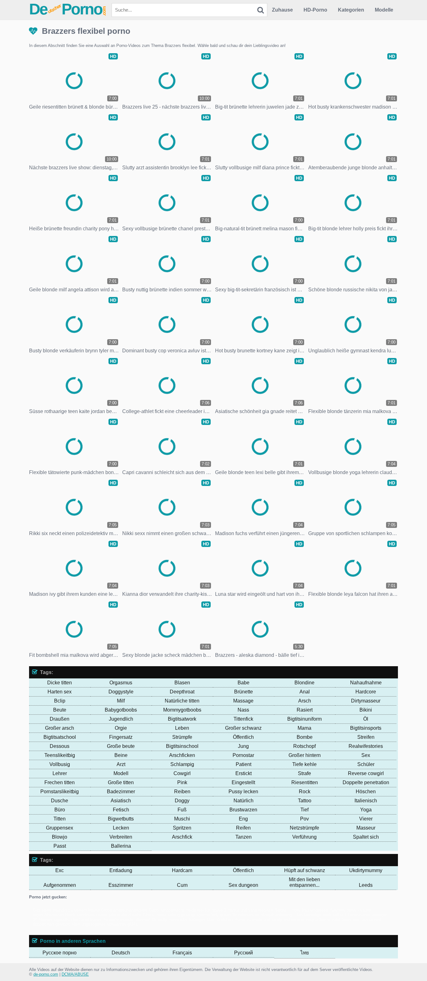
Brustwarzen (243, 809)
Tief (304, 809)
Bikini (365, 710)
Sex (365, 755)
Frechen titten (59, 782)
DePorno (68, 9)
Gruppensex (59, 827)
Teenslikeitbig (59, 755)
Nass (243, 710)
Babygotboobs (121, 710)
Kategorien (351, 10)
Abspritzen (54, 914)
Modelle (384, 10)
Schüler (365, 764)
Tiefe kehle (304, 764)
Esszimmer (120, 885)
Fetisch (121, 809)
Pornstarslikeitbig (59, 791)
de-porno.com (45, 974)
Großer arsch (59, 728)
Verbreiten (120, 837)
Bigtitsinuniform (304, 719)
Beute (59, 710)
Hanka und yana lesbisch (250, 910)
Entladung (120, 870)
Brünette (243, 691)
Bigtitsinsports (365, 728)
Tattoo (304, 800)
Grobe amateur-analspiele (124, 910)
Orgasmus (120, 682)
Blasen (182, 682)
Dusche (59, 800)
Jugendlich (121, 719)
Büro (59, 809)
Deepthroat (182, 691)
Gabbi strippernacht (166, 910)
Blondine (304, 682)
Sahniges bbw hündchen (211, 919)
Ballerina (121, 846)
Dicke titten (59, 682)
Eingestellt (243, 782)
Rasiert (305, 710)
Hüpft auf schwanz (304, 870)
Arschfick (182, 837)
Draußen (59, 719)
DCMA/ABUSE (75, 974)
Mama (304, 728)
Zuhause (282, 10)
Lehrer (60, 773)
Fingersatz (121, 737)
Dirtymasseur (365, 700)
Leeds (366, 885)
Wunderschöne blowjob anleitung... (264, 914)
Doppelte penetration (366, 782)
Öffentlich (243, 737)
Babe (243, 682)
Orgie (121, 728)
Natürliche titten (182, 700)
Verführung (304, 837)
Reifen (243, 827)
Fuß (182, 809)
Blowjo (59, 837)
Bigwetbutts (121, 818)
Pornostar (243, 755)
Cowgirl (182, 773)
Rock (304, 791)
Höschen (366, 791)
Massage (243, 700)
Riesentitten (304, 782)
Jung (243, 746)
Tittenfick (243, 719)
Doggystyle (120, 691)
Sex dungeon (243, 885)
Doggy (182, 800)
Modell (120, 773)
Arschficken (182, 755)
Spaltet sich (366, 837)
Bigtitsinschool (182, 746)
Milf (121, 700)
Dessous (59, 746)
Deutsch (121, 952)
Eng (243, 818)
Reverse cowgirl (366, 773)
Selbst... (282, 910)
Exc (59, 870)
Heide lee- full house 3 (206, 910)
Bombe (305, 737)
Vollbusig (59, 764)
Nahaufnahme (366, 682)
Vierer (366, 818)
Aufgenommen (59, 885)
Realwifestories (366, 746)
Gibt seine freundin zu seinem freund (66, 910)
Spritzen (182, 827)
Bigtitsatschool (59, 737)
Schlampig (182, 764)
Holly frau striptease (310, 910)
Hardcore (365, 691)
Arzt (121, 764)
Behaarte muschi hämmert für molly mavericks (145, 919)
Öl (365, 719)
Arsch (304, 700)
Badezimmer (121, 791)
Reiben (182, 791)
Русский (243, 952)
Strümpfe (182, 737)
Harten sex (60, 691)
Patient (243, 764)
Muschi (182, 818)
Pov (304, 818)
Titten (59, 818)
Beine (121, 755)
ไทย (304, 952)
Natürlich (244, 800)
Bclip (59, 700)
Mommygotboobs (182, 710)
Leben (182, 728)
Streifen (365, 737)
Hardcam (182, 870)
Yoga (366, 809)
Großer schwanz (243, 728)
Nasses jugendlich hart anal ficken (70, 919)
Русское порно (60, 952)
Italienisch (365, 800)
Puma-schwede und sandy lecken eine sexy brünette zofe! (287, 919)
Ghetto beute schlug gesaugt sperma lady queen (187, 914)
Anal (304, 691)
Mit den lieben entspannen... (304, 882)
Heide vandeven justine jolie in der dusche (103, 914)
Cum (182, 885)
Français (182, 952)
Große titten (121, 782)
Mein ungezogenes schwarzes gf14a (105, 924)
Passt (59, 846)
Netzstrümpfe (304, 827)
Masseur (365, 827)
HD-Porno (315, 10)
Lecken (121, 827)
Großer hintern (305, 755)
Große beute (121, 746)
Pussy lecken (243, 791)
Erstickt (243, 773)
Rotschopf (304, 746)
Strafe (304, 773)
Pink (182, 782)
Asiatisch (121, 800)
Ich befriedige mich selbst (320, 914)
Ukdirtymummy (365, 870)
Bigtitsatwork (182, 719)
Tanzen (243, 837)
